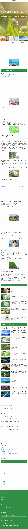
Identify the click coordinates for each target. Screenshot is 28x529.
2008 (4, 482)
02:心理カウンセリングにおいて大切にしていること (8, 74)
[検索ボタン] (27, 1)
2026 (4, 464)
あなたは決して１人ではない (5, 458)
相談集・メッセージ (3, 499)
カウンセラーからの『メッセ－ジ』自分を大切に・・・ (9, 431)
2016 (4, 475)
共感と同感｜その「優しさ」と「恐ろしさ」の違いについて (8, 449)
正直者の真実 (2, 447)
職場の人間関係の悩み (4, 186)
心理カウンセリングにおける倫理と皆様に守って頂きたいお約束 (10, 426)
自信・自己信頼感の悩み (13, 186)
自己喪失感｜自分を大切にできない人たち (6, 451)
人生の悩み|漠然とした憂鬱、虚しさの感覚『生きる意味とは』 (9, 418)
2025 (4, 465)
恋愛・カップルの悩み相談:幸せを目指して (7, 416)
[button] (12, 43)
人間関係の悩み (4, 504)
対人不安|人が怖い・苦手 (5, 512)
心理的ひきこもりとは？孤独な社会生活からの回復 (8, 515)
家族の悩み (3, 413)
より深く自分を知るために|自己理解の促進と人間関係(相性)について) (10, 421)
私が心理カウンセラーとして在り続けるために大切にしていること (10, 429)
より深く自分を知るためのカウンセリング (7, 223)
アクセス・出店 (3, 497)
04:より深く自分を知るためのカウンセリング (7, 76)
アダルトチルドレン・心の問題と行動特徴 (7, 405)
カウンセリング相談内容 (4, 493)
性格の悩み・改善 (4, 509)
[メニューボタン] (1, 1)
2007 (4, 483)
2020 (4, 471)
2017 (4, 474)
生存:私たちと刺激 (3, 445)
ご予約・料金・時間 (3, 496)
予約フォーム (2, 498)
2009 (4, 481)
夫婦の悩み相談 (21, 186)
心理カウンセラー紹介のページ (20, 167)
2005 (4, 485)
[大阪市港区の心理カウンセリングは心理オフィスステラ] (14, 1)
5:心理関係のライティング (5, 77)
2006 (4, 484)
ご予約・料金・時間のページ (16, 274)
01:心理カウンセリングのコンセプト (6, 73)
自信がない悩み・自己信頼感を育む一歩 (7, 408)
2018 (4, 473)
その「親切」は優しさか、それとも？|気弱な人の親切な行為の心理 (9, 453)
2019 (4, 472)
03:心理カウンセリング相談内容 (6, 75)
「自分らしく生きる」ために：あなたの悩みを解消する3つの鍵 (10, 523)
